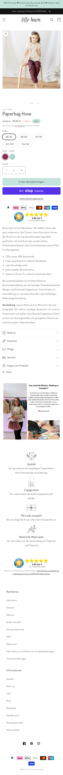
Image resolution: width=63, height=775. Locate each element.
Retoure (10, 614)
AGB (8, 636)
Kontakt (10, 679)
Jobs (8, 693)
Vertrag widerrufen (15, 629)
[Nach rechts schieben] (38, 103)
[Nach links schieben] (24, 103)
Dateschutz (11, 644)
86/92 (9, 136)
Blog (8, 700)
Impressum (11, 600)
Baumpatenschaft (14, 722)
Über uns (10, 686)
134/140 (25, 144)
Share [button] (9, 372)
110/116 (39, 136)
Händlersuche (12, 715)
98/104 (24, 136)
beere (5, 157)
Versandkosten (20, 126)
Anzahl (5, 164)
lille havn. (27, 769)
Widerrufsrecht (13, 622)
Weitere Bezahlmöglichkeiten (31, 198)
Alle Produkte (12, 730)
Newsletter (11, 708)
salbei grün (12, 157)
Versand (10, 607)
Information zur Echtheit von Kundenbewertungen (30, 651)
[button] (4, 19)
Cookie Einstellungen (16, 658)
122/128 (10, 144)
